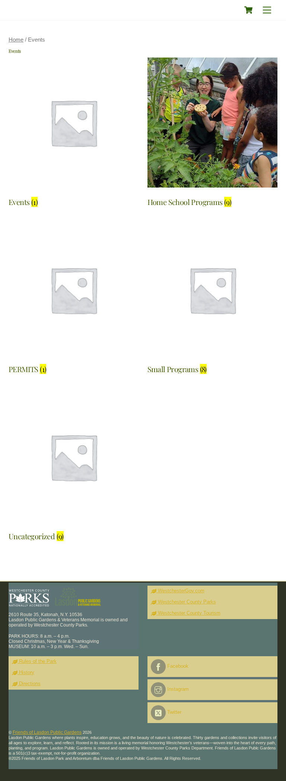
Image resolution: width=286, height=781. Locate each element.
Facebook (177, 666)
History (26, 672)
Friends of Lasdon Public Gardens (47, 732)
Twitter (173, 712)
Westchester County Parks (186, 602)
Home (16, 40)
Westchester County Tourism (188, 613)
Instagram (177, 689)
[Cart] (248, 10)
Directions (29, 683)
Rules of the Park (37, 661)
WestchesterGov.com (180, 590)
